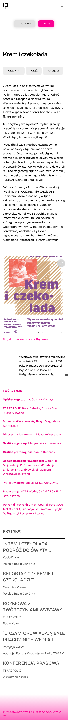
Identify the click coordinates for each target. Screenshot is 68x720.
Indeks (46, 23)
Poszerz (53, 71)
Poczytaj (14, 71)
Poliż (34, 71)
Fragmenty (25, 23)
